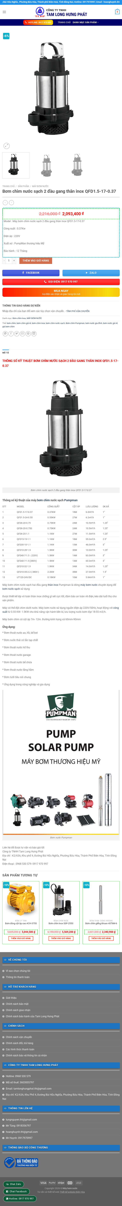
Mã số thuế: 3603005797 (20, 1082)
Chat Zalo (15, 1184)
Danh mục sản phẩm (85, 22)
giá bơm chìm (8, 326)
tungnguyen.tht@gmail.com (21, 1119)
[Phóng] (6, 146)
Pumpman (71, 500)
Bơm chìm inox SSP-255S (61, 923)
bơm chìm (11, 323)
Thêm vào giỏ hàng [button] (21, 938)
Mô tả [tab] (5, 353)
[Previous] (9, 91)
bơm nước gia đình (93, 323)
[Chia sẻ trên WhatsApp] (5, 333)
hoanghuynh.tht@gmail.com (22, 1131)
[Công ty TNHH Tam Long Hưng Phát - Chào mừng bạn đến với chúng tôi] (61, 12)
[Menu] (4, 12)
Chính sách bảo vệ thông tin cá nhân (26, 1055)
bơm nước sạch (11, 588)
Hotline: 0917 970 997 (21, 1198)
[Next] (113, 91)
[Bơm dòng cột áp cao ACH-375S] (21, 899)
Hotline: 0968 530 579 (18, 1076)
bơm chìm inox (38, 323)
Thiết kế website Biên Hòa (72, 1192)
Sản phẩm (23, 186)
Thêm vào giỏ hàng (36, 260)
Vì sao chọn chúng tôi (18, 970)
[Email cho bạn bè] (22, 333)
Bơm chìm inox (19, 318)
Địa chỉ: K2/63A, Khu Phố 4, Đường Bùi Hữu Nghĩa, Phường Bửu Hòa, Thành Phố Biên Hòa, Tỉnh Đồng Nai (61, 1096)
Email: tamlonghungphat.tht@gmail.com (28, 1088)
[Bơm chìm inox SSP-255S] (61, 899)
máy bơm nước (88, 584)
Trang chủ (64, 22)
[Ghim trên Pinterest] (28, 333)
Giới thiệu (11, 997)
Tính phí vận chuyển (77, 311)
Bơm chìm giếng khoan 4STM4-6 (101, 923)
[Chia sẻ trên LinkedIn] (34, 333)
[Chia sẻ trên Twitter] (16, 333)
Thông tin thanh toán (18, 977)
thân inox (53, 584)
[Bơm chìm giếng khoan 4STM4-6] (101, 899)
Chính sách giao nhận (18, 1010)
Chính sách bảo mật (17, 1003)
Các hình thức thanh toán (20, 1049)
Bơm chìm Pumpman (75, 323)
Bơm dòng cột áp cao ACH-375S (21, 923)
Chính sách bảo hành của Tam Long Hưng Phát (32, 1016)
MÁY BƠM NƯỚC (40, 186)
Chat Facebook (18, 1191)
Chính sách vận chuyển (19, 1037)
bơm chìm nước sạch (55, 323)
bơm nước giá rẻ (110, 323)
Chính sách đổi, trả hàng (19, 1043)
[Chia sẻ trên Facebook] (11, 333)
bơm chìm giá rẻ (24, 323)
